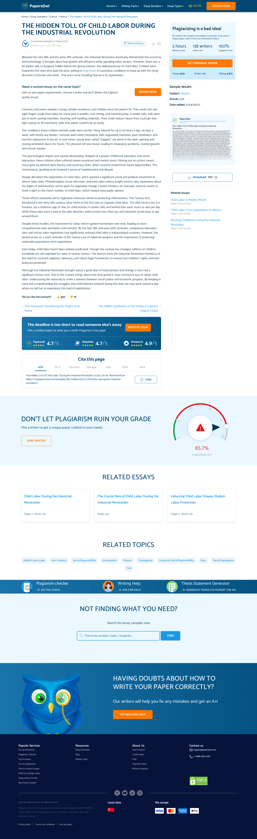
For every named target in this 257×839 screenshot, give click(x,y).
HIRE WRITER (36, 440)
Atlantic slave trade (34, 560)
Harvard (74, 367)
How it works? (138, 750)
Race (203, 560)
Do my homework (26, 750)
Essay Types (174, 6)
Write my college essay (29, 773)
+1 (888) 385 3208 (202, 756)
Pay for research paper (29, 768)
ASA (108, 367)
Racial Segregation (223, 560)
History (63, 17)
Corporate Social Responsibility (176, 560)
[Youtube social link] (125, 793)
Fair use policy (65, 824)
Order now (221, 6)
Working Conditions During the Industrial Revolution (196, 222)
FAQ (134, 759)
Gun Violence (58, 560)
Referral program (140, 768)
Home (24, 17)
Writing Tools (129, 6)
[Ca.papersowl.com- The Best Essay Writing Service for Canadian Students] (111, 810)
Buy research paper (27, 782)
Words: (177, 99)
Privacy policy (24, 824)
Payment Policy (139, 764)
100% (224, 46)
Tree (128, 568)
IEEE (125, 367)
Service (110, 6)
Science (53, 17)
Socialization (110, 560)
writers (202, 46)
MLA (57, 367)
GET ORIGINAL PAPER (202, 63)
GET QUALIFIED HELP (132, 715)
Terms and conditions (45, 824)
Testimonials (138, 754)
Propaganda (145, 560)
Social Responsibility (84, 560)
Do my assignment (27, 764)
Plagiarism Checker (27, 754)
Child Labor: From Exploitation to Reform (196, 210)
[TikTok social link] (132, 793)
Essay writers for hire (27, 778)
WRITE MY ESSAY (138, 327)
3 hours (179, 46)
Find (170, 635)
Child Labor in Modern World (188, 199)
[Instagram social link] (140, 793)
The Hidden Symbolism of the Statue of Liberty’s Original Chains (128, 308)
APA (40, 367)
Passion (127, 560)
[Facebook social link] (117, 793)
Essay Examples (38, 17)
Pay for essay (24, 759)
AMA (142, 367)
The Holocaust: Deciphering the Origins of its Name (52, 308)
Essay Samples (152, 6)
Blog (77, 754)
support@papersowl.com (205, 750)
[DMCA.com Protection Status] (198, 780)
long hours (89, 70)
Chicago (91, 367)
